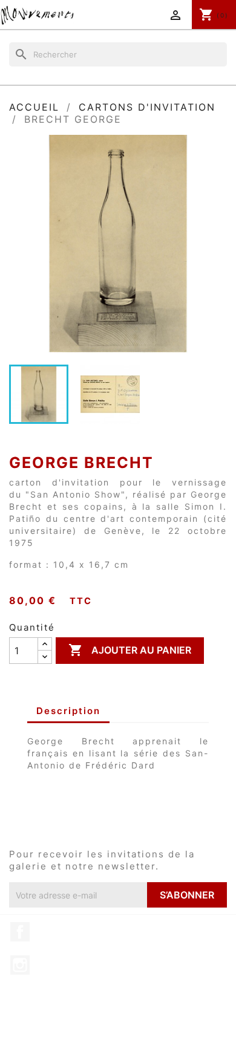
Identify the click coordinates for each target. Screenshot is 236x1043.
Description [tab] (68, 710)
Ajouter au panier (129, 650)
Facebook (20, 931)
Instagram (20, 965)
